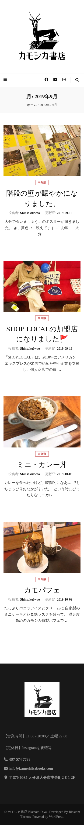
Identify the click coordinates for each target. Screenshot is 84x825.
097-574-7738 (19, 759)
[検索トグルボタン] (77, 80)
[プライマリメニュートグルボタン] (6, 80)
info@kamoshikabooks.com (31, 768)
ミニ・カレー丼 (42, 464)
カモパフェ (42, 589)
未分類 (42, 182)
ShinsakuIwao (30, 213)
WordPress (56, 816)
